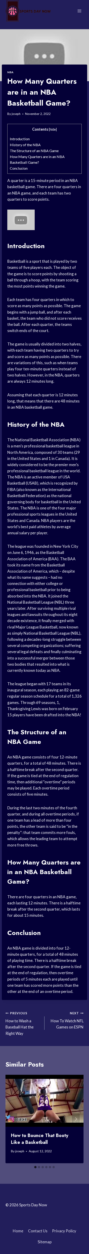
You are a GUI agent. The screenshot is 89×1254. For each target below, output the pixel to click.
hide (53, 129)
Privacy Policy (64, 1230)
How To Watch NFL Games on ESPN (67, 1020)
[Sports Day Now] (28, 11)
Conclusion (19, 168)
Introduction (20, 139)
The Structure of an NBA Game (34, 150)
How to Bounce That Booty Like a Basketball (39, 1139)
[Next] (76, 1119)
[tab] (35, 1167)
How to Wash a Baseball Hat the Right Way (19, 1023)
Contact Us (37, 1230)
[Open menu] (79, 10)
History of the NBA (25, 145)
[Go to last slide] (13, 1119)
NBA (10, 72)
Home (18, 1230)
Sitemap (45, 1241)
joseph (16, 114)
